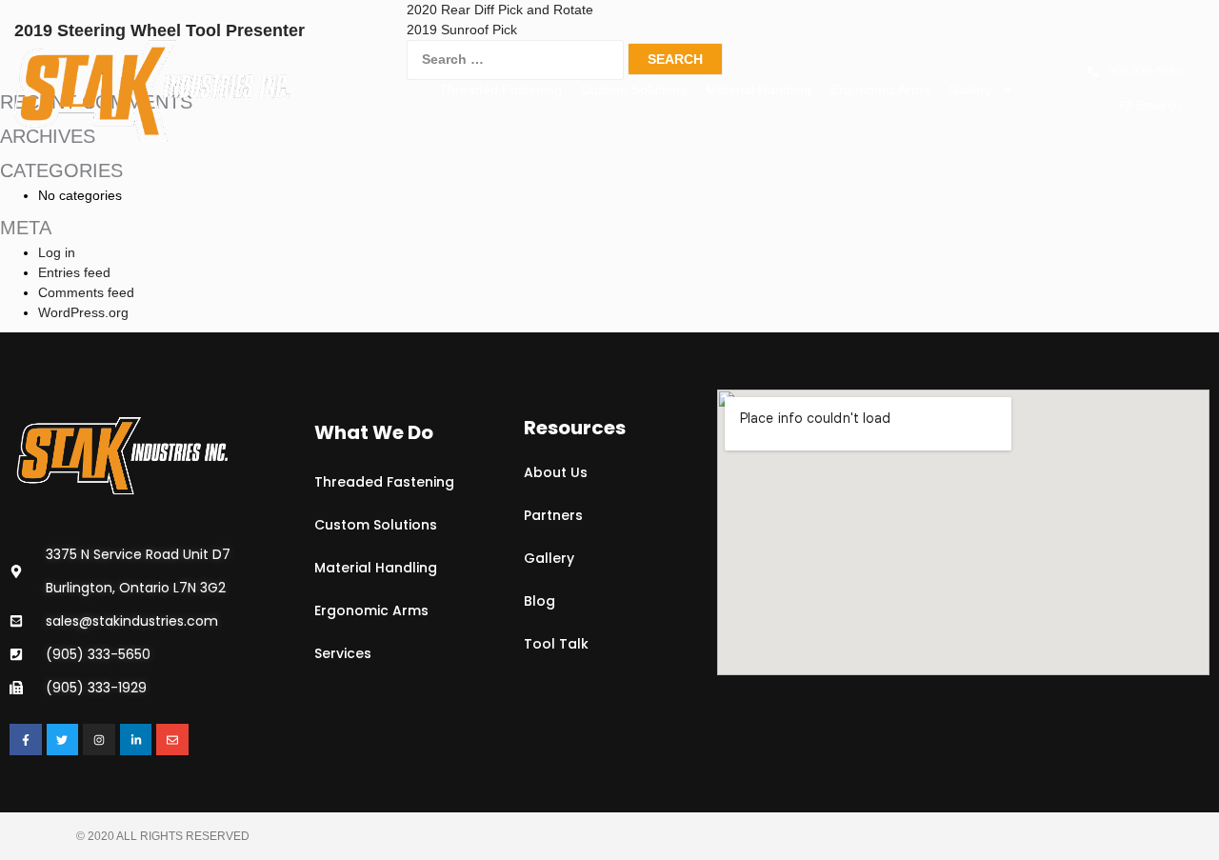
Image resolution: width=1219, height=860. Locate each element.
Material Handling (758, 89)
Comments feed (86, 292)
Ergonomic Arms (879, 89)
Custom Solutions (634, 89)
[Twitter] (63, 740)
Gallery (970, 89)
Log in (56, 252)
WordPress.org (83, 312)
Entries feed (74, 272)
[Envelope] (172, 740)
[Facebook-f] (26, 740)
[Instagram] (99, 740)
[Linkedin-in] (136, 740)
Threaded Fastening (500, 89)
